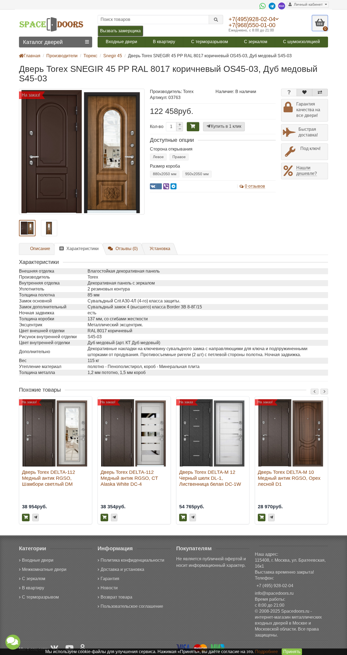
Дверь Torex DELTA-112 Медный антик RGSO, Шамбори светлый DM (48, 478)
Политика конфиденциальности (132, 560)
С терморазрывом (209, 41)
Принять (291, 651)
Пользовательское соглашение (132, 606)
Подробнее (266, 651)
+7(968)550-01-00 (252, 25)
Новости (109, 588)
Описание (40, 248)
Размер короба (165, 166)
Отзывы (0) (126, 248)
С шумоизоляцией (301, 41)
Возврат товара (116, 597)
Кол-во (156, 126)
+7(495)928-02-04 (252, 19)
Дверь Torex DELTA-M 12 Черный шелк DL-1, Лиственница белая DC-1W (210, 478)
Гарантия (110, 578)
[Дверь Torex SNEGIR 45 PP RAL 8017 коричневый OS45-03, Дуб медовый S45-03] (81, 151)
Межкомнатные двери (44, 569)
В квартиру (164, 41)
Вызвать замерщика (120, 30)
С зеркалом (255, 41)
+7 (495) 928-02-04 (274, 585)
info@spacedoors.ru (274, 593)
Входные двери (121, 41)
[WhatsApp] (263, 6)
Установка (160, 248)
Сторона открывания (171, 149)
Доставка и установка (122, 569)
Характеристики (82, 248)
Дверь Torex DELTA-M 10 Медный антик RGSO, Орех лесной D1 (289, 478)
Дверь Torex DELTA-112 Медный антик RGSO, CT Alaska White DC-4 (129, 478)
